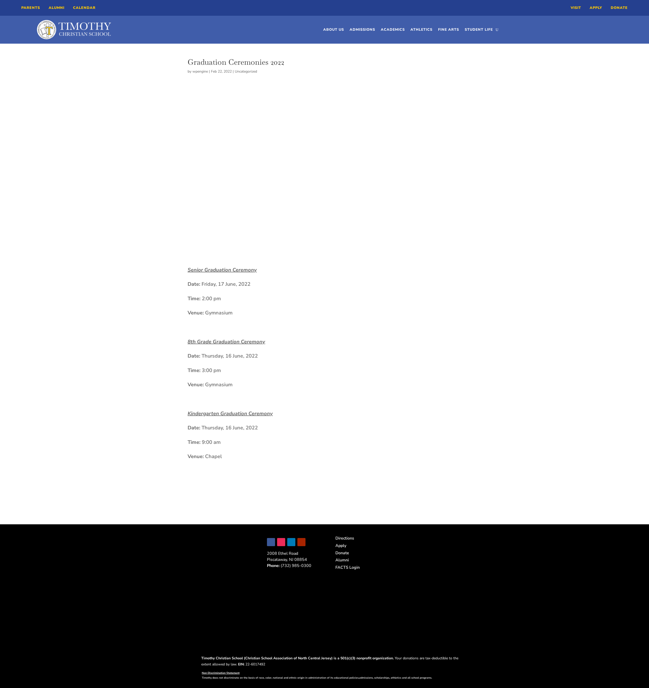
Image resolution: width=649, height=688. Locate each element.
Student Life (479, 29)
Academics (393, 29)
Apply (596, 7)
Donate (619, 7)
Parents (30, 7)
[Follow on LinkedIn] (291, 542)
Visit (576, 7)
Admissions (362, 29)
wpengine (200, 71)
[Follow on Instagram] (281, 542)
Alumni (56, 7)
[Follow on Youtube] (301, 542)
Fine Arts (448, 29)
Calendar (84, 7)
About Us (333, 29)
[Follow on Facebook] (271, 542)
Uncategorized (246, 71)
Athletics (421, 29)
